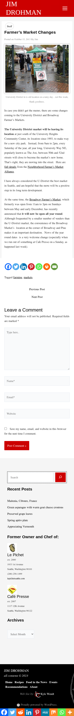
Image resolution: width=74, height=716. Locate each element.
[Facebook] (8, 266)
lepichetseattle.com (16, 578)
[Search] (60, 477)
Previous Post (37, 289)
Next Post (37, 297)
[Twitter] (15, 266)
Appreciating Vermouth (20, 526)
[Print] (46, 266)
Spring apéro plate (17, 520)
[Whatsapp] (39, 266)
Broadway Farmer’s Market (45, 199)
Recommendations (16, 687)
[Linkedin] (23, 266)
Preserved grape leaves (20, 514)
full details (10, 167)
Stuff (9, 26)
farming (17, 277)
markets (28, 277)
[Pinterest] (31, 266)
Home (8, 682)
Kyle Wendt (47, 694)
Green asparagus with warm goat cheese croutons (35, 507)
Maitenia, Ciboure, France (22, 501)
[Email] (54, 266)
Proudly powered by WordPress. (39, 704)
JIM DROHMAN (16, 670)
